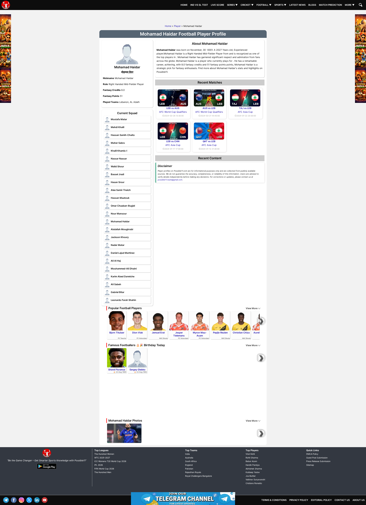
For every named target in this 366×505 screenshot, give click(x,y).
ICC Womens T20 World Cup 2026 (110, 461)
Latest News (297, 4)
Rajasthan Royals (193, 472)
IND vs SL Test (199, 4)
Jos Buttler (251, 476)
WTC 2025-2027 (102, 457)
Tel (6, 499)
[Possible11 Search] (361, 5)
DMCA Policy (312, 454)
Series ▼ (232, 4)
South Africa (191, 461)
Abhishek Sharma (254, 468)
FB (14, 499)
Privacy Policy (298, 500)
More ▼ (350, 4)
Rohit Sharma (252, 457)
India (187, 454)
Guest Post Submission (317, 457)
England (189, 465)
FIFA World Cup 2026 (104, 468)
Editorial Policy (321, 500)
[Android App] (46, 469)
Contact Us (342, 500)
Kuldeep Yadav (253, 472)
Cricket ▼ (247, 4)
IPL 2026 (98, 465)
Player (177, 26)
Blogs (312, 4)
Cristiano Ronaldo (254, 483)
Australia (189, 457)
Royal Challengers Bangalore (198, 476)
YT (45, 499)
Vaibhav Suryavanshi (255, 479)
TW (29, 499)
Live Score (217, 4)
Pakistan (189, 468)
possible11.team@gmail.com (170, 180)
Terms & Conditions (274, 500)
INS (22, 499)
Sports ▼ (280, 4)
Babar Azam (251, 461)
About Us (359, 500)
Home (184, 4)
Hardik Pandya (252, 465)
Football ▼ (263, 4)
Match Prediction (330, 4)
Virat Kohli (250, 454)
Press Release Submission (318, 461)
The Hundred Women (104, 454)
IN (37, 499)
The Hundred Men (102, 472)
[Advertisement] (183, 16)
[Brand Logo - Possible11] (46, 456)
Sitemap (310, 465)
